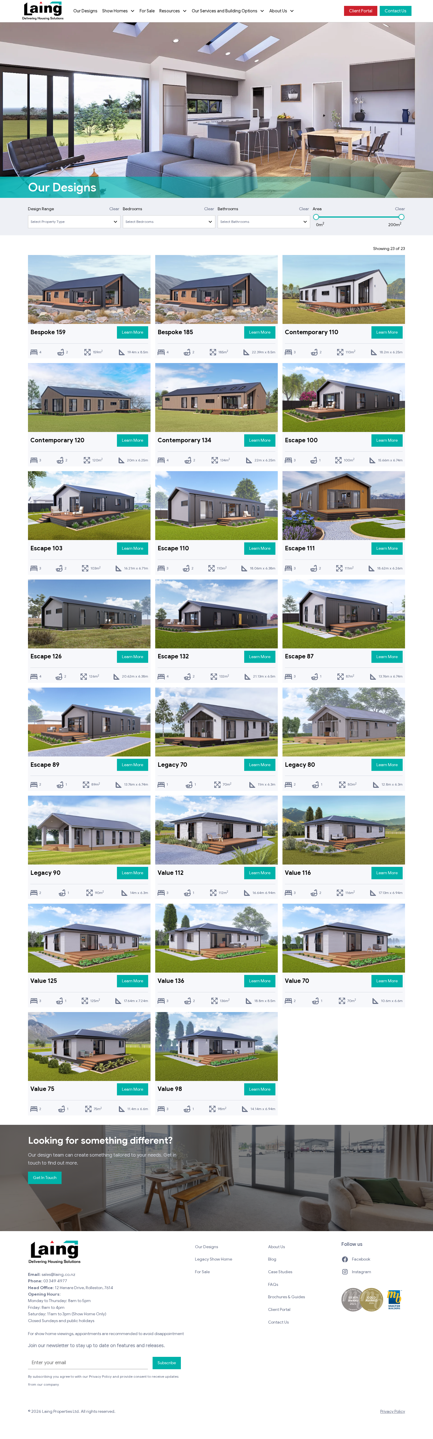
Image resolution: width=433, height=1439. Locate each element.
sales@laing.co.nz (58, 1274)
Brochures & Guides (286, 1296)
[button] (118, 11)
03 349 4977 (55, 1281)
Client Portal (360, 11)
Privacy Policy (392, 1411)
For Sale (147, 11)
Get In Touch (45, 1177)
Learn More (132, 332)
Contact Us (395, 11)
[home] (43, 10)
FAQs (273, 1284)
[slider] (316, 217)
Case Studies (280, 1271)
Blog (272, 1259)
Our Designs (85, 11)
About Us (276, 1246)
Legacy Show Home (213, 1259)
